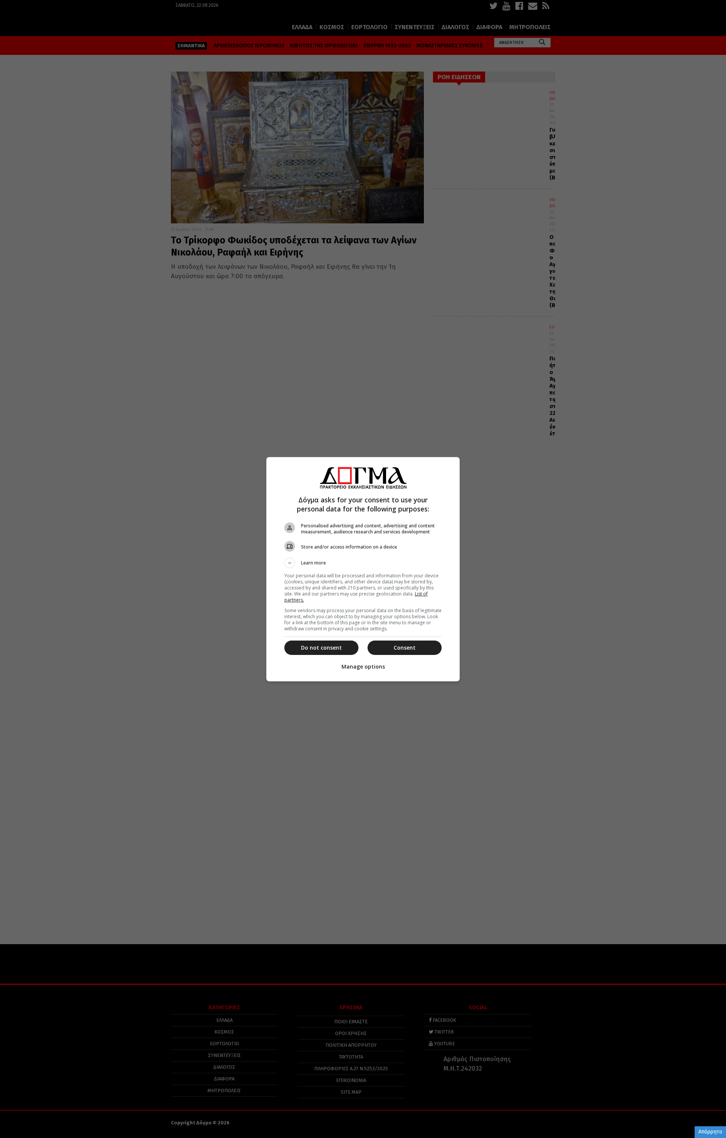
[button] (363, 563)
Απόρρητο (710, 1132)
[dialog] (363, 569)
